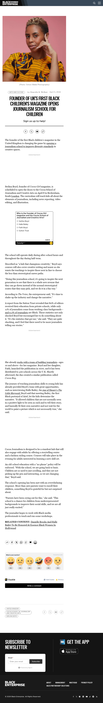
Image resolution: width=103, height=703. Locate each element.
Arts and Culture (16, 92)
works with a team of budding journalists (37, 362)
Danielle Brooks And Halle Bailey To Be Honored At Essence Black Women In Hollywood (31, 525)
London (15, 196)
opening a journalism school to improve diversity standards (30, 145)
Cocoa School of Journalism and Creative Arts (18, 612)
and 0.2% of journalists (16, 312)
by (37, 92)
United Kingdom (12, 609)
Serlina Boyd (11, 616)
